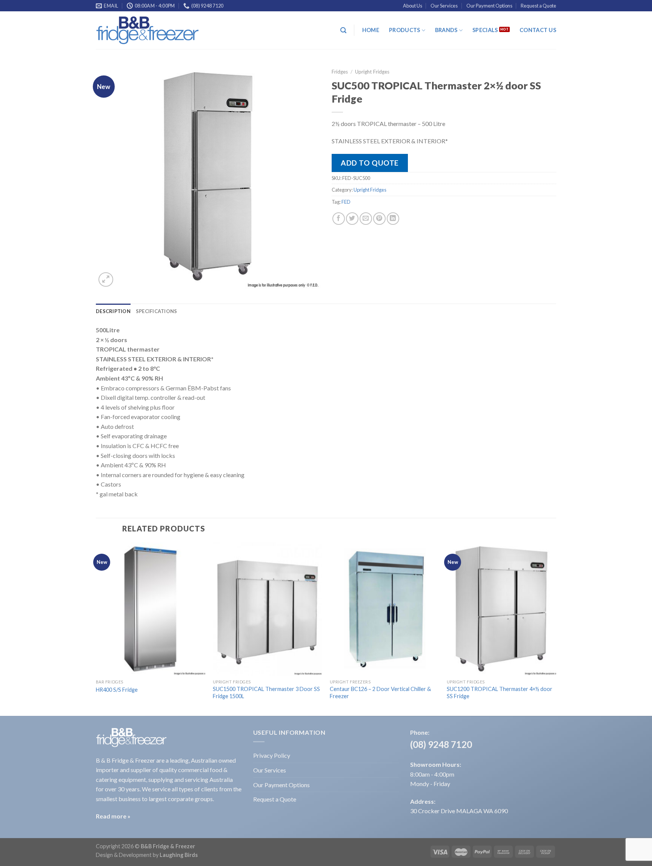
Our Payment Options (489, 6)
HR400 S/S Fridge (117, 689)
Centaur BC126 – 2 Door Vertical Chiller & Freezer (380, 692)
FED (346, 202)
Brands (446, 30)
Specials (485, 30)
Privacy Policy (271, 755)
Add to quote (370, 162)
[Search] (343, 30)
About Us (412, 6)
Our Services (444, 6)
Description (113, 311)
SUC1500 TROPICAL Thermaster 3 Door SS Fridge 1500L (266, 692)
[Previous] (96, 628)
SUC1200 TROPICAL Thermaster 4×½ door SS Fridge (499, 692)
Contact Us (538, 30)
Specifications (156, 311)
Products (404, 30)
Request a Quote (538, 6)
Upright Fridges (372, 72)
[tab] (113, 311)
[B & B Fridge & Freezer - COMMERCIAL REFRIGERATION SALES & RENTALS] (148, 30)
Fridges (340, 72)
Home (370, 30)
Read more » (113, 816)
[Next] (555, 628)
